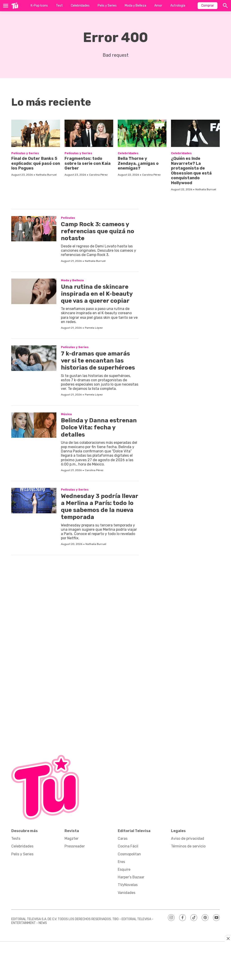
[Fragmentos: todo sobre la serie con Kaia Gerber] (89, 133)
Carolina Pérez (98, 174)
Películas (68, 217)
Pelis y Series (107, 5)
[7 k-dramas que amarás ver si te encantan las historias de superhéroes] (33, 358)
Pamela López (94, 327)
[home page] (14, 5)
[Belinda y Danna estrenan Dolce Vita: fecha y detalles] (33, 425)
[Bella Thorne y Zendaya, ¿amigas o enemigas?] (142, 133)
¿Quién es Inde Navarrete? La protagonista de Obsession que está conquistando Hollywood (191, 170)
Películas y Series (25, 153)
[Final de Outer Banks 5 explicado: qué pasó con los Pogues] (35, 133)
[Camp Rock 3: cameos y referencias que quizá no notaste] (33, 229)
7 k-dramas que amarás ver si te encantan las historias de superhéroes (98, 360)
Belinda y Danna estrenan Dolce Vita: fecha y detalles (99, 427)
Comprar (207, 5)
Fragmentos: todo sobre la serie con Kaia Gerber (88, 163)
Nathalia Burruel (46, 174)
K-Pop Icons (39, 5)
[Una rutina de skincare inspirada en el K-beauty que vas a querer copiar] (33, 291)
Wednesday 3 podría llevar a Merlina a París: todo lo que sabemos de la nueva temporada (99, 507)
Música (66, 414)
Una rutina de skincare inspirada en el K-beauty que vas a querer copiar (97, 293)
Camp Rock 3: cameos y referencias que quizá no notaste (97, 231)
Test (59, 5)
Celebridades (80, 5)
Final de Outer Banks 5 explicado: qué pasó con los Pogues (35, 163)
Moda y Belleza (135, 5)
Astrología (177, 5)
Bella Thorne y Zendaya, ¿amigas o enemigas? (138, 163)
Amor (158, 5)
